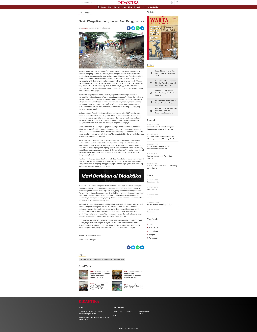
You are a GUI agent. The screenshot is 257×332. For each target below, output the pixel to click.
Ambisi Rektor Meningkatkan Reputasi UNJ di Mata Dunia (132, 275)
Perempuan (153, 238)
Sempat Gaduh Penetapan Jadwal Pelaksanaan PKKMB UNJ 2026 (100, 275)
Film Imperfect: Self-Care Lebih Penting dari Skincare (162, 167)
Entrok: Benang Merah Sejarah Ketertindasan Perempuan (158, 147)
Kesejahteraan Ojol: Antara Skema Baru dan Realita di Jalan (165, 73)
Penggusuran (119, 259)
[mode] (171, 2)
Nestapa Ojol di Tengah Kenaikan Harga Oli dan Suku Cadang (166, 93)
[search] (177, 2)
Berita (87, 13)
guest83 (85, 28)
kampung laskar (85, 259)
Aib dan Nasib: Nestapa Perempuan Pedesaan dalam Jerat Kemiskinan (160, 128)
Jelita (149, 197)
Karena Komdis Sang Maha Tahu (159, 204)
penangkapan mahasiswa (102, 259)
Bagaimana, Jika (153, 182)
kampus (152, 235)
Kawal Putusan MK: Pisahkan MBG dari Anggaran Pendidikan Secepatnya (98, 287)
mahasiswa (153, 228)
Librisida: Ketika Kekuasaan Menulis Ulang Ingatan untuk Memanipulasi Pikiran (165, 83)
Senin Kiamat (152, 189)
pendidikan (153, 231)
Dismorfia (151, 212)
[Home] (98, 7)
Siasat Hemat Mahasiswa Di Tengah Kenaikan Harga (133, 287)
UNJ (150, 224)
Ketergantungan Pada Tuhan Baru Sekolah (159, 157)
